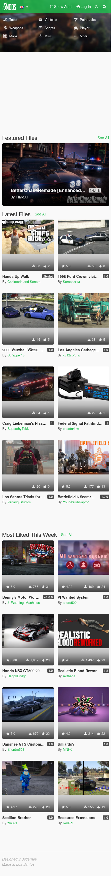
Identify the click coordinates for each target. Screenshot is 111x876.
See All (103, 137)
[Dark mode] (96, 6)
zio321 (12, 822)
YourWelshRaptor (76, 501)
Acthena (69, 675)
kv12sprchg (71, 355)
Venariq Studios (19, 501)
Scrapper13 (71, 281)
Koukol (68, 822)
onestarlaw (71, 428)
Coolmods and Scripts (23, 281)
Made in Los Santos (18, 864)
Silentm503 (15, 749)
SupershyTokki (18, 428)
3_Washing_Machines (23, 602)
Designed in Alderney (19, 859)
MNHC (68, 749)
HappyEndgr (16, 675)
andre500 (69, 602)
